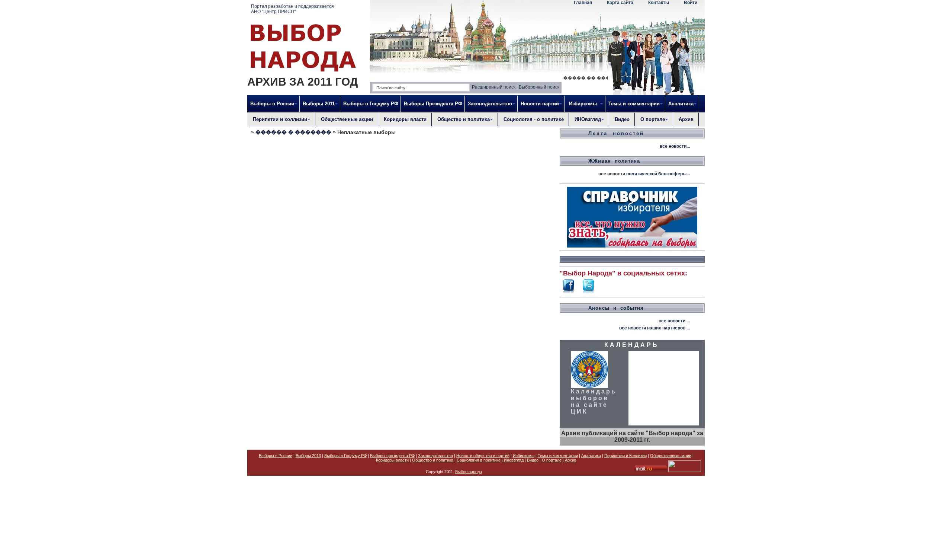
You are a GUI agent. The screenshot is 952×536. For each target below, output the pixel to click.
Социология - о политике (534, 119)
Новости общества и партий (482, 455)
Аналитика (591, 455)
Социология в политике (479, 460)
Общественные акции (347, 119)
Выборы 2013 (308, 455)
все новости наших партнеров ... (654, 328)
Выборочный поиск (539, 87)
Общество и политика (432, 460)
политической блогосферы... (658, 173)
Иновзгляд (514, 460)
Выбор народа (468, 471)
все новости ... (674, 320)
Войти (690, 2)
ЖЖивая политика (614, 161)
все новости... (675, 146)
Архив (686, 119)
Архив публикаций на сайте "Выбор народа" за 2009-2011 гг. (632, 436)
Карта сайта (620, 2)
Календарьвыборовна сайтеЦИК (594, 401)
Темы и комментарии (558, 455)
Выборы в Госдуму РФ (370, 103)
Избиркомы (523, 455)
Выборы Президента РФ (433, 103)
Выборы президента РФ (392, 455)
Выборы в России (275, 455)
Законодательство (435, 455)
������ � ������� (293, 132)
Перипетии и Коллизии (625, 455)
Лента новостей (616, 133)
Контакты (658, 2)
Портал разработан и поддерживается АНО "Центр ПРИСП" (292, 9)
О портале (552, 460)
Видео (622, 119)
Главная (583, 2)
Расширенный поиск (493, 87)
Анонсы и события (616, 308)
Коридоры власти (405, 119)
